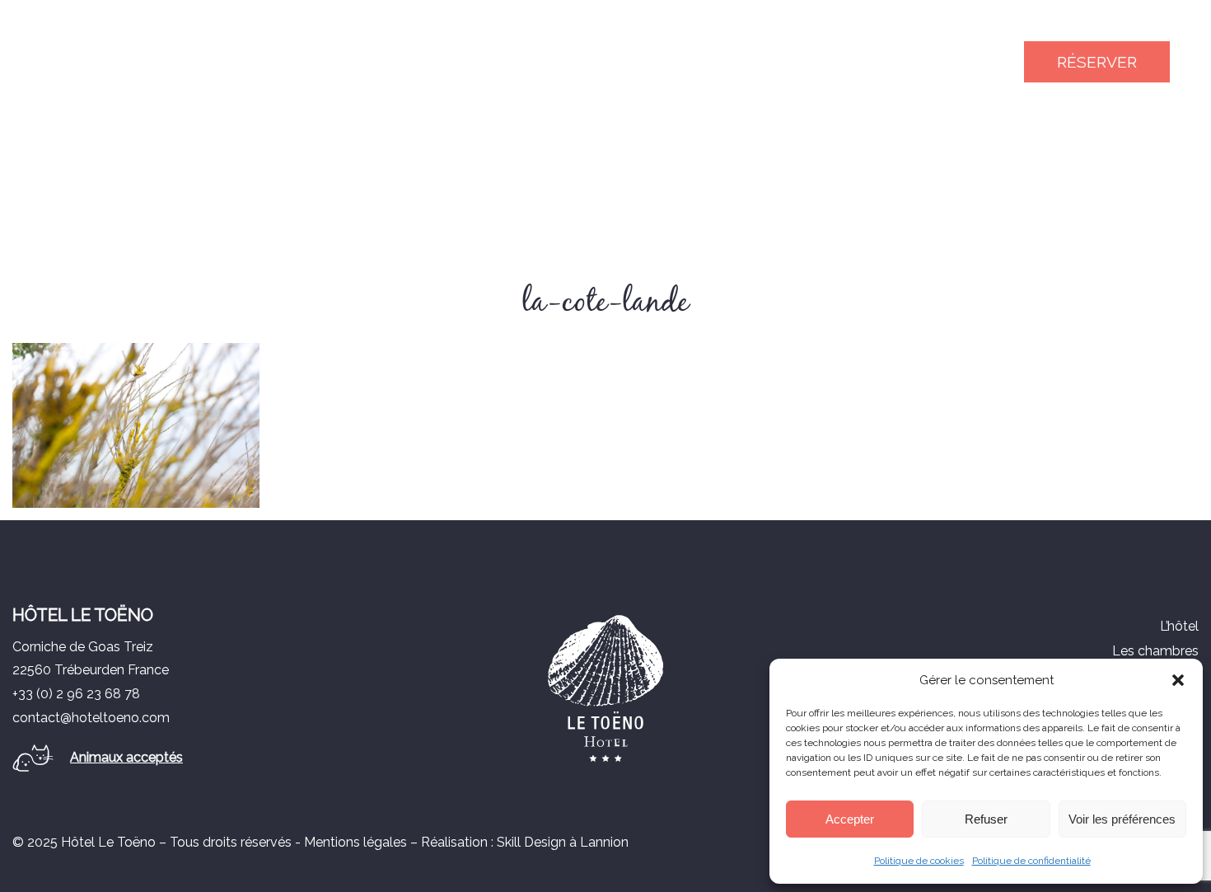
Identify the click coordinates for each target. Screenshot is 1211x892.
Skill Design (531, 842)
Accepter (849, 819)
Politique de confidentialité (1031, 860)
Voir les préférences (1122, 819)
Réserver (1097, 62)
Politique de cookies (919, 860)
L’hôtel (1179, 626)
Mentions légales (355, 842)
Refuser (986, 819)
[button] (1178, 680)
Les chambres (1155, 651)
